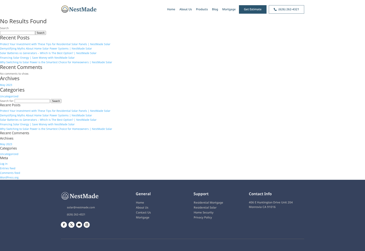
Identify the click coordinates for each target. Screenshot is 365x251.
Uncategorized (9, 96)
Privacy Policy (203, 217)
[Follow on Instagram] (87, 225)
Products (202, 9)
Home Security (203, 212)
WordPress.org (9, 177)
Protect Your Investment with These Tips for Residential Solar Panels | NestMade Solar (55, 44)
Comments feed (10, 173)
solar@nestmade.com (81, 207)
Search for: (7, 101)
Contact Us (143, 212)
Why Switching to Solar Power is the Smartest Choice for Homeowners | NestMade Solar (56, 62)
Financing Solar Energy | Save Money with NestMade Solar (37, 57)
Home (171, 9)
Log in (4, 163)
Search (4, 28)
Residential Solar (205, 207)
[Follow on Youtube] (79, 225)
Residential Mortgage (208, 202)
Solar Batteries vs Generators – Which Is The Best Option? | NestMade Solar (48, 53)
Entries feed (7, 168)
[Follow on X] (71, 225)
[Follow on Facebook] (64, 225)
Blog (215, 9)
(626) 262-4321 (76, 214)
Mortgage (229, 9)
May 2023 (6, 85)
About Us (185, 9)
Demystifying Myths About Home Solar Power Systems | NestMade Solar (46, 48)
